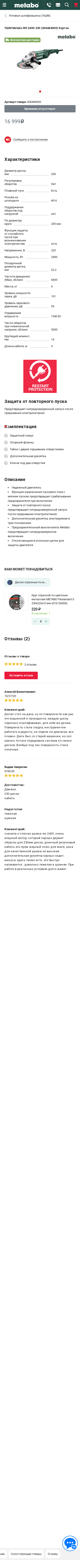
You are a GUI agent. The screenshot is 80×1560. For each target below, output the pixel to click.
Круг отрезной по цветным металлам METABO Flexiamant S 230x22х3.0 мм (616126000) (53, 599)
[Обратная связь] (70, 1543)
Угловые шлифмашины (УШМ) (29, 15)
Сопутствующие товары (26, 1554)
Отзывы (53, 1554)
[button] (40, 91)
